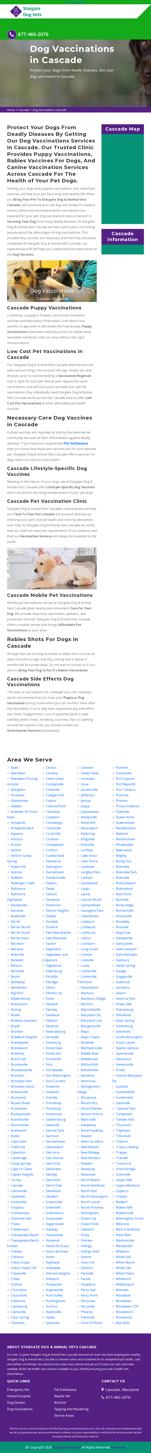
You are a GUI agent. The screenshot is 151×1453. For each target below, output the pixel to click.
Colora (51, 800)
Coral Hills (53, 833)
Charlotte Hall (21, 1218)
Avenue (16, 872)
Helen (50, 1257)
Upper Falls (124, 1180)
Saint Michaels (126, 954)
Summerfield (125, 1092)
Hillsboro (52, 1279)
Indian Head (90, 773)
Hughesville (54, 1290)
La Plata (87, 850)
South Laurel (125, 1042)
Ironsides (88, 778)
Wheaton (122, 1251)
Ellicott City (54, 993)
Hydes (50, 1317)
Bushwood (19, 1130)
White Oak (123, 1268)
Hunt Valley (54, 1295)
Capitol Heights (22, 1174)
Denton (51, 894)
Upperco (122, 1191)
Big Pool (17, 993)
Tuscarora (123, 1163)
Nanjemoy (88, 1125)
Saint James (124, 943)
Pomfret (122, 767)
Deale (50, 888)
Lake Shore (89, 861)
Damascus (53, 861)
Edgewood (53, 965)
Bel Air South (20, 932)
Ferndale (52, 1037)
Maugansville (90, 1026)
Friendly (51, 1097)
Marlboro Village (93, 998)
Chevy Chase (20, 1262)
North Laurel (90, 1202)
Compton (53, 817)
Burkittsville (20, 1119)
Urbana (121, 1196)
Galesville (53, 1125)
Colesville (53, 789)
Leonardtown (91, 905)
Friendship (53, 1103)
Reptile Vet (62, 1396)
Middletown (89, 1059)
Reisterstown (125, 839)
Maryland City (91, 1015)
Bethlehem (19, 987)
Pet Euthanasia (65, 1389)
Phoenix (87, 1312)
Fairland (52, 1004)
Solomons (123, 1031)
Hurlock (51, 1306)
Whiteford (123, 1279)
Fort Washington (58, 1075)
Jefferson (87, 795)
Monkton (88, 1075)
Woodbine (123, 1295)
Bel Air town (20, 938)
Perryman (88, 1301)
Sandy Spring (125, 965)
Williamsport (125, 1284)
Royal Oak (123, 932)
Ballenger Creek (23, 883)
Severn (121, 993)
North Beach (90, 1180)
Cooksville (53, 828)
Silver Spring (125, 1020)
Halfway (52, 1229)
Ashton (16, 850)
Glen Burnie (54, 1158)
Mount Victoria (92, 1114)
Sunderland (124, 1097)
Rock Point (124, 894)
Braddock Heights (24, 1037)
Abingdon (18, 789)
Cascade (23, 110)
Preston (122, 800)
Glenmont (53, 1180)
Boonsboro (19, 1004)
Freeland (52, 1092)
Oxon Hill (87, 1262)
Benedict (17, 960)
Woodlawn (123, 1301)
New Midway (90, 1152)
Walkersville (125, 1213)
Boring (16, 1009)
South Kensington (129, 1037)
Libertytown (90, 916)
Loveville (87, 960)
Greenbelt (53, 1207)
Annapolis (18, 822)
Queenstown (125, 822)
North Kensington (94, 1196)
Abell (14, 767)
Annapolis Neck (22, 828)
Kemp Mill (88, 822)
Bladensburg (20, 998)
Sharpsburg (125, 1009)
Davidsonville (55, 877)
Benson (16, 965)
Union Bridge (125, 1169)
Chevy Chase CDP (24, 1268)
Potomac (122, 795)
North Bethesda (93, 1185)
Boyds (15, 1026)
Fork (49, 1064)
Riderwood (124, 850)
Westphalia (124, 1246)
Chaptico (17, 1207)
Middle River (90, 1053)
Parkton (87, 1268)
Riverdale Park (126, 872)
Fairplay (51, 1009)
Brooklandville (21, 1070)
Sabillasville (124, 938)
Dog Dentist (16, 1402)
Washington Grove (130, 1218)
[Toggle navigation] (138, 12)
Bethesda (18, 982)
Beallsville (18, 916)
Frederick (52, 1086)
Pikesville (87, 1317)
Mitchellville (89, 1070)
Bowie (15, 1015)
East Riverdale (56, 938)
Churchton (19, 1290)
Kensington (89, 828)
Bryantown (19, 1108)
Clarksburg (19, 1306)
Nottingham (90, 1213)
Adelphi (16, 806)
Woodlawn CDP (127, 1306)
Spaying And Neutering (71, 1409)
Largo (85, 888)
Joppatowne (90, 811)
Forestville (53, 1059)
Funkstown (54, 1114)
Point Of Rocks (91, 1323)
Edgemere (53, 949)
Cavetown (18, 1196)
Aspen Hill (18, 866)
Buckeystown (20, 1114)
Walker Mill (124, 1207)
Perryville (88, 1306)
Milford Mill (89, 1064)
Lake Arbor (89, 855)
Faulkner (52, 1026)
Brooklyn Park (21, 1081)
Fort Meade (54, 1070)
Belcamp (17, 949)
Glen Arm (52, 1152)
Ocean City (88, 1218)
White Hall (123, 1257)
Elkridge (52, 982)
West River (124, 1235)
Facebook (118, 1447)
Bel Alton (17, 943)
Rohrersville (125, 910)
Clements (18, 1323)
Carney (16, 1180)
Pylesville (122, 811)
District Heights (57, 910)
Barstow (17, 910)
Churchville (19, 1295)
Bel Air (15, 921)
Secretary (123, 987)
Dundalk (52, 921)
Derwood (52, 899)
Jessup (86, 800)
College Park (55, 795)
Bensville (17, 971)
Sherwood (123, 1015)
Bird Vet (60, 1402)
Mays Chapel (90, 1037)
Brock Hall (18, 1059)
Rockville (122, 899)
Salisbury (122, 960)
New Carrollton (92, 1141)
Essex (50, 998)
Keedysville (89, 817)
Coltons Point (56, 806)
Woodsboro (124, 1312)
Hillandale (53, 1268)
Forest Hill (53, 1053)
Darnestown (55, 872)
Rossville (122, 927)
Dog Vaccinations (20, 1409)
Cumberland (55, 855)
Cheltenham (20, 1229)
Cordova (52, 839)
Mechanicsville (91, 1048)
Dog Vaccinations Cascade (49, 110)
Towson (122, 1141)
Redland (122, 833)
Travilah (122, 1158)
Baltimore (18, 888)
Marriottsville (91, 1009)
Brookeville (19, 1064)
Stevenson (123, 1059)
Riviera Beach (126, 883)
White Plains (125, 1273)
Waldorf (122, 1202)
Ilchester (87, 767)
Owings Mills (90, 1251)
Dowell (51, 916)
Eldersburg (54, 971)
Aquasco (17, 833)
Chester (16, 1251)
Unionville (123, 1174)
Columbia (53, 811)
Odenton (87, 1229)
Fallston (51, 1020)
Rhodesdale (124, 844)
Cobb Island (54, 778)
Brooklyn (17, 1075)
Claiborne (18, 1301)
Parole (85, 1279)
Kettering (88, 833)
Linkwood (88, 927)
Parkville (87, 1273)
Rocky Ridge (125, 905)
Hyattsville (53, 1312)
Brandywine (19, 1042)
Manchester (90, 987)
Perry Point (89, 1295)
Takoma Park (126, 1108)
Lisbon (86, 938)
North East (89, 1191)
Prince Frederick (127, 806)
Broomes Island (22, 1086)
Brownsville (19, 1092)
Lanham (87, 877)
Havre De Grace (57, 1246)
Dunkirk (52, 927)
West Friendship (128, 1229)
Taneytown (124, 1114)
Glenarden (53, 1169)
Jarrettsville (89, 789)
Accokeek (18, 795)
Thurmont (123, 1125)
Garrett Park (55, 1130)
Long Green (89, 949)
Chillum (16, 1284)
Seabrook (123, 982)
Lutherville (89, 971)
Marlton (87, 1004)
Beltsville (17, 954)
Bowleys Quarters (24, 1020)
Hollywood (53, 1284)
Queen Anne (125, 817)
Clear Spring (20, 1317)
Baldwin (16, 877)
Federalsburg (55, 1031)
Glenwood (53, 1191)
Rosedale (122, 921)
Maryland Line (91, 1020)
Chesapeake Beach (25, 1235)
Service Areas (64, 1415)
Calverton (18, 1152)
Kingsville (88, 839)
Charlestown (20, 1213)
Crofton (51, 850)
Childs (15, 1279)
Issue (85, 784)
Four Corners (55, 1081)
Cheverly (17, 1257)
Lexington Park (92, 910)
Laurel (85, 894)
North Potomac (92, 1207)
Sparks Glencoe (127, 1048)
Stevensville (124, 1064)
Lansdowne (89, 883)
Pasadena (88, 1284)
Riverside (122, 877)
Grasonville (54, 1202)
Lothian (86, 954)
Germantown (55, 1141)
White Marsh (125, 1262)
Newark (86, 1163)
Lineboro (87, 921)
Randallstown (126, 828)
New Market (90, 1147)
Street (120, 1070)
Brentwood (19, 1048)
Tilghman (123, 1130)
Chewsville (18, 1273)
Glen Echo (53, 1163)
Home (11, 110)
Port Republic (126, 784)
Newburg (88, 1169)
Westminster (125, 1240)
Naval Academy (92, 1130)
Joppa (85, 806)
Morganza (88, 1097)
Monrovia (88, 1081)
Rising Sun (123, 861)
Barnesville (19, 905)
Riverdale (122, 866)
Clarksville (18, 1312)
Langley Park (90, 872)
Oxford (86, 1257)
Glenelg (51, 1174)
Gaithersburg (56, 1119)
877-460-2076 (75, 2)
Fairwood (52, 1015)
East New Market (58, 932)
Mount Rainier (91, 1108)
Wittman (122, 1290)
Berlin (15, 976)
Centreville (19, 1202)
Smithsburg (124, 1026)
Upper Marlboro (128, 1185)
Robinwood (124, 888)
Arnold (16, 844)
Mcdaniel (87, 1042)
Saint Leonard (126, 949)
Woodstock (124, 1317)
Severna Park (125, 998)
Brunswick (18, 1097)
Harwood (52, 1240)
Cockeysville (55, 784)
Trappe (121, 1152)
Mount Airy (89, 1103)
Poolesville (124, 773)
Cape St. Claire (21, 1169)
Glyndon (52, 1196)
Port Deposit (125, 778)
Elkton (50, 987)
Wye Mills (123, 1323)
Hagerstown (55, 1224)
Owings (86, 1246)
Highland (52, 1262)
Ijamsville (52, 1323)
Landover (88, 866)
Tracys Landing (127, 1147)
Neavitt (86, 1136)
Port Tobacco (126, 789)
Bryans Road (20, 1103)
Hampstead (54, 1235)
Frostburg (53, 1108)
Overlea (86, 1240)
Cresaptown (55, 844)
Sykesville (123, 1103)
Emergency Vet (18, 1389)
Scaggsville (124, 976)
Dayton (51, 883)
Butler (15, 1136)
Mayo (85, 1031)
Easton (51, 943)
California (18, 1147)
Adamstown (19, 800)
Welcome (122, 1224)
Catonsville (19, 1191)
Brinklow (17, 1053)
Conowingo (54, 822)
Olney (85, 1235)
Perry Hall (88, 1290)
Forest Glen (54, 1048)
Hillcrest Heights (58, 1273)
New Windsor (91, 1158)
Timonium (123, 1136)
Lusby (85, 965)
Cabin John (19, 1141)
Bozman (17, 1031)
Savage (121, 971)
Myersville (88, 1119)
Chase (15, 1224)
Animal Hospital (18, 1396)
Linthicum (88, 932)
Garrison (52, 1136)
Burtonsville (20, 1125)
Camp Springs (21, 1163)
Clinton (51, 767)
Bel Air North (20, 927)
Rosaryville (124, 916)
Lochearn (88, 943)
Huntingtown (55, 1301)
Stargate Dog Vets (67, 1447)
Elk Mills (52, 976)
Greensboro (55, 1213)
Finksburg (53, 1042)
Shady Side (124, 1004)
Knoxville (87, 844)
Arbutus (17, 839)
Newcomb (88, 1174)
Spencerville (125, 1053)
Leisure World (91, 899)
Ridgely (121, 855)
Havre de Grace (57, 1251)
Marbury (87, 993)
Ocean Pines (90, 1224)
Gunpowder (54, 1218)
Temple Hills (125, 1119)
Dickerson (53, 905)
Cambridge (19, 1158)
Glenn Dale (54, 1185)
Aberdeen (18, 773)
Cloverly (52, 773)
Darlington (54, 866)
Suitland (122, 1086)
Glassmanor (55, 1147)
